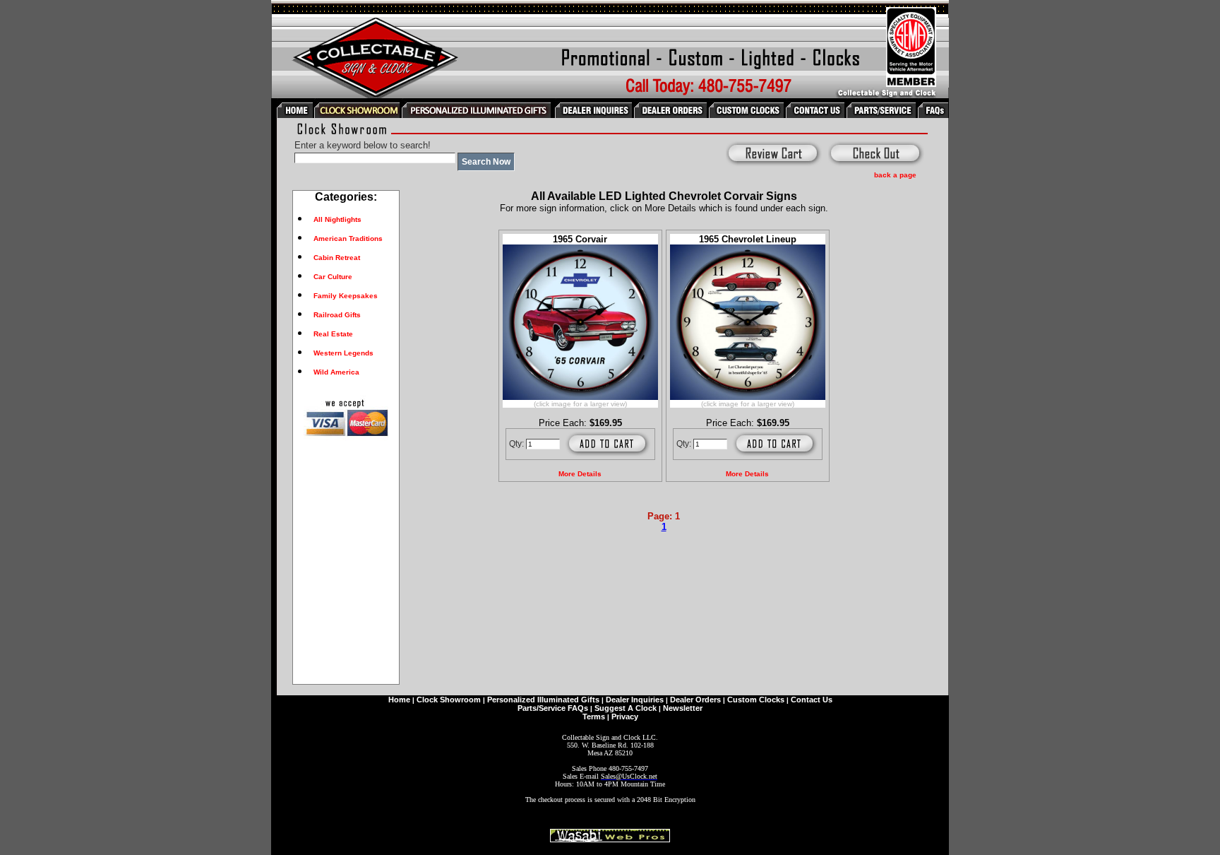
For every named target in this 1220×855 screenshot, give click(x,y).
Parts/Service (542, 708)
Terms (593, 716)
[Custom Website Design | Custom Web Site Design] (610, 838)
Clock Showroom (449, 699)
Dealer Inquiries (635, 699)
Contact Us (811, 699)
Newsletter (682, 708)
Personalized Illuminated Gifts (543, 699)
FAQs (578, 708)
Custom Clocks (755, 699)
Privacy (624, 716)
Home (399, 699)
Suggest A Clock (625, 708)
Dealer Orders (695, 699)
